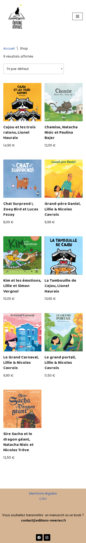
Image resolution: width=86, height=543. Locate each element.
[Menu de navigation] (77, 16)
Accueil (9, 48)
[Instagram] (47, 537)
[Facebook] (39, 537)
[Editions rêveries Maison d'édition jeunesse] (16, 16)
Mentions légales (43, 493)
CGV (43, 498)
